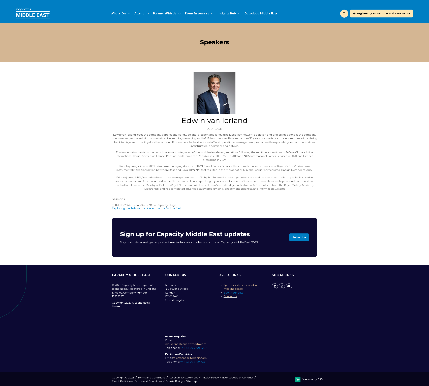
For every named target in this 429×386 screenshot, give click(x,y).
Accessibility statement (183, 377)
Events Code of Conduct (237, 377)
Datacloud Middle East (260, 13)
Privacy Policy (210, 377)
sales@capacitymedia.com (190, 357)
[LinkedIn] (275, 286)
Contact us (230, 296)
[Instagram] (282, 286)
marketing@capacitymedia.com (185, 344)
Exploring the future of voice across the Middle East (146, 208)
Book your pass (233, 292)
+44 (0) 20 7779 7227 (193, 347)
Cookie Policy (174, 381)
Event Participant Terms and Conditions (137, 381)
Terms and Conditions (151, 377)
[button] (344, 14)
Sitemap (191, 381)
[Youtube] (289, 286)
